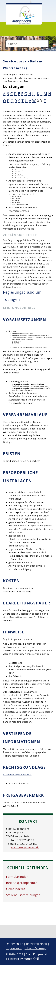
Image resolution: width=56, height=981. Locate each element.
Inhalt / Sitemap (35, 948)
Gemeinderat (15, 889)
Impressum (14, 948)
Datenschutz (14, 944)
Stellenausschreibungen (23, 895)
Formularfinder (17, 877)
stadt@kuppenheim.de (25, 847)
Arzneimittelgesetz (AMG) (17, 774)
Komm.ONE (31, 959)
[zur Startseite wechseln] (23, 23)
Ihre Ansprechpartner (21, 883)
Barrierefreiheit (36, 944)
